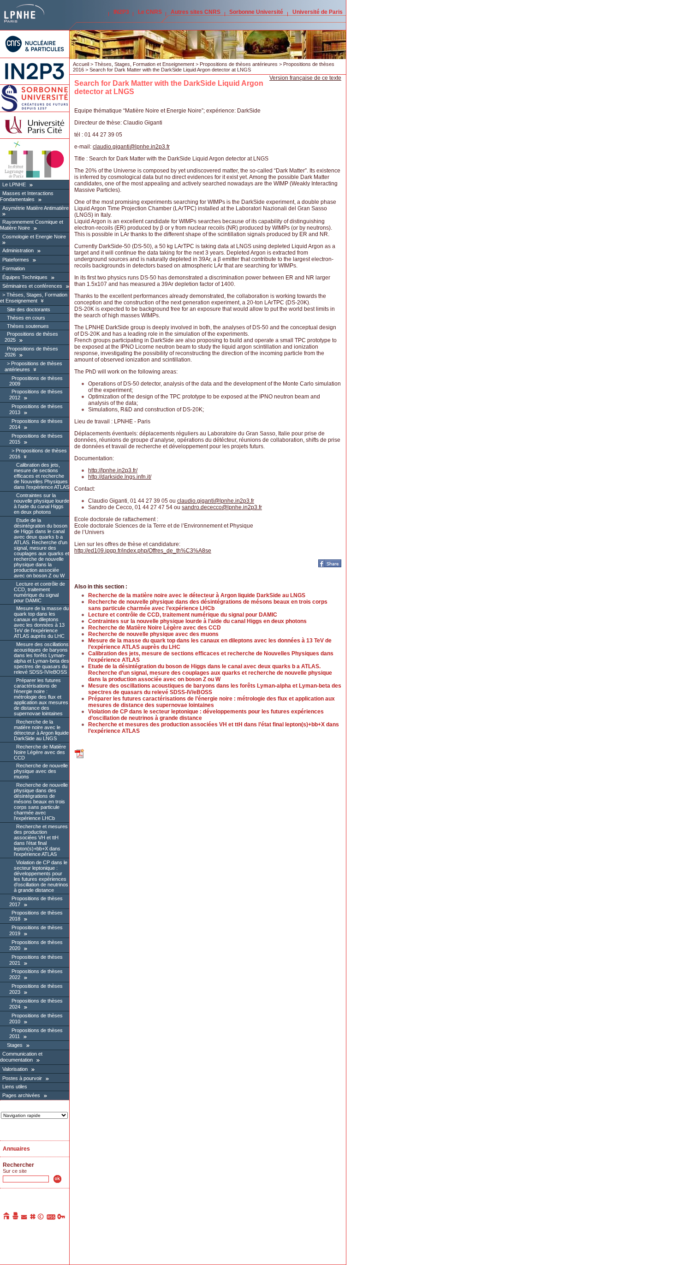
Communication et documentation (21, 1057)
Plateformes (15, 259)
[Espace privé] (61, 1218)
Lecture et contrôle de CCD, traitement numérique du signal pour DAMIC (39, 592)
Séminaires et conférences (32, 286)
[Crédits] (41, 1218)
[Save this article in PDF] (79, 757)
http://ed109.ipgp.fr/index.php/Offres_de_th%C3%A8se (142, 550)
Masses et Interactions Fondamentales (27, 196)
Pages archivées (21, 1095)
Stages (15, 1045)
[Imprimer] (15, 1218)
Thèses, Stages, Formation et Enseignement (33, 297)
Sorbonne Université (256, 12)
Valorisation (15, 1069)
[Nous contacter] (24, 1218)
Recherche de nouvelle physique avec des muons (41, 771)
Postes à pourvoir (22, 1078)
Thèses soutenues (28, 326)
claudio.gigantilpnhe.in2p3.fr (131, 146)
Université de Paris (317, 12)
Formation (13, 268)
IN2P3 (121, 12)
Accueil (81, 64)
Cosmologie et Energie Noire (34, 236)
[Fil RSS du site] (51, 1218)
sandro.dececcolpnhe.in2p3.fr (222, 507)
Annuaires (16, 1149)
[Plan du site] (33, 1218)
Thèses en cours (26, 318)
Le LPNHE (14, 184)
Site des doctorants (28, 309)
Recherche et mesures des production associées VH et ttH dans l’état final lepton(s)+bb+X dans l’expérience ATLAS (41, 840)
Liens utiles (14, 1086)
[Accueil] (7, 1218)
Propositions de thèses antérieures (239, 64)
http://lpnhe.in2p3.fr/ (112, 470)
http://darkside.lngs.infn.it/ (119, 477)
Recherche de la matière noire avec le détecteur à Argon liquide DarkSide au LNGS (41, 730)
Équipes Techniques (25, 277)
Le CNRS (150, 12)
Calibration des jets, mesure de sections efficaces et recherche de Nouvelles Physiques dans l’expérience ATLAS (41, 476)
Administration (18, 250)
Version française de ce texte (305, 78)
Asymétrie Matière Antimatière (35, 208)
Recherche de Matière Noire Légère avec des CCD (40, 752)
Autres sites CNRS (195, 12)
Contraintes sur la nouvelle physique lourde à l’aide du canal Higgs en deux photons (41, 504)
